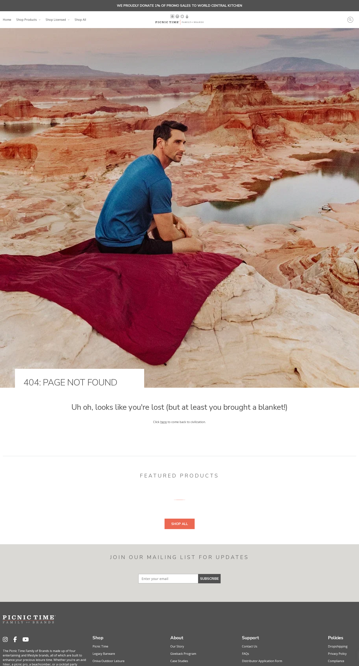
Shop (98, 638)
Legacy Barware (104, 654)
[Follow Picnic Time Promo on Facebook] (15, 639)
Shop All (80, 20)
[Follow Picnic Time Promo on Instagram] (5, 639)
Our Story (177, 646)
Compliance (336, 661)
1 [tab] (179, 499)
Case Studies (179, 661)
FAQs (245, 654)
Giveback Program (183, 654)
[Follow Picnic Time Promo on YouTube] (25, 639)
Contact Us (249, 646)
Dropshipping (338, 646)
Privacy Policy (337, 654)
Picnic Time (100, 646)
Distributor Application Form (262, 661)
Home (7, 20)
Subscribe (209, 578)
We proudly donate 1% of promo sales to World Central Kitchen (179, 5)
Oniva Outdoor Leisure (109, 661)
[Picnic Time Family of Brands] (179, 20)
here (163, 422)
